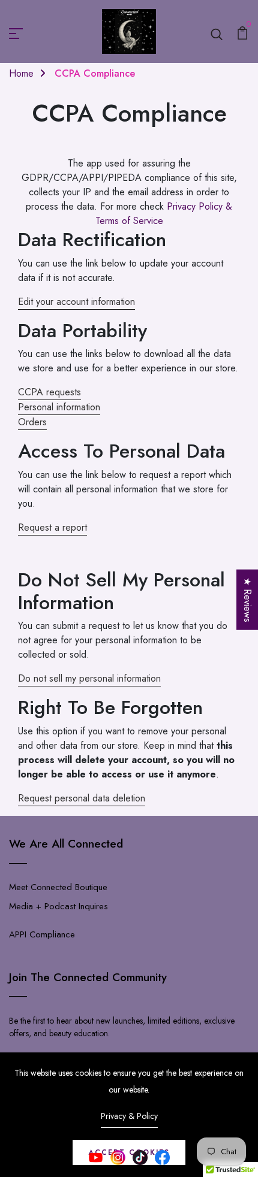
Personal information (59, 407)
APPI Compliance (42, 934)
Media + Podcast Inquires (58, 906)
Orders (32, 422)
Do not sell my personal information (89, 678)
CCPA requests (49, 392)
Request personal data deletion (81, 798)
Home (21, 73)
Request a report (52, 527)
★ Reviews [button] (247, 599)
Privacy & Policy (129, 1116)
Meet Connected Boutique (58, 887)
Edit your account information (76, 301)
